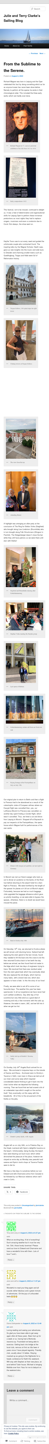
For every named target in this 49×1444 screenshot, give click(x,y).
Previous (33, 53)
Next (42, 53)
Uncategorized (27, 1205)
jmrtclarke (40, 1205)
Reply (11, 1259)
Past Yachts (28, 46)
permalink (18, 1208)
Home (6, 46)
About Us (16, 46)
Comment (33, 1420)
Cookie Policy (13, 1433)
